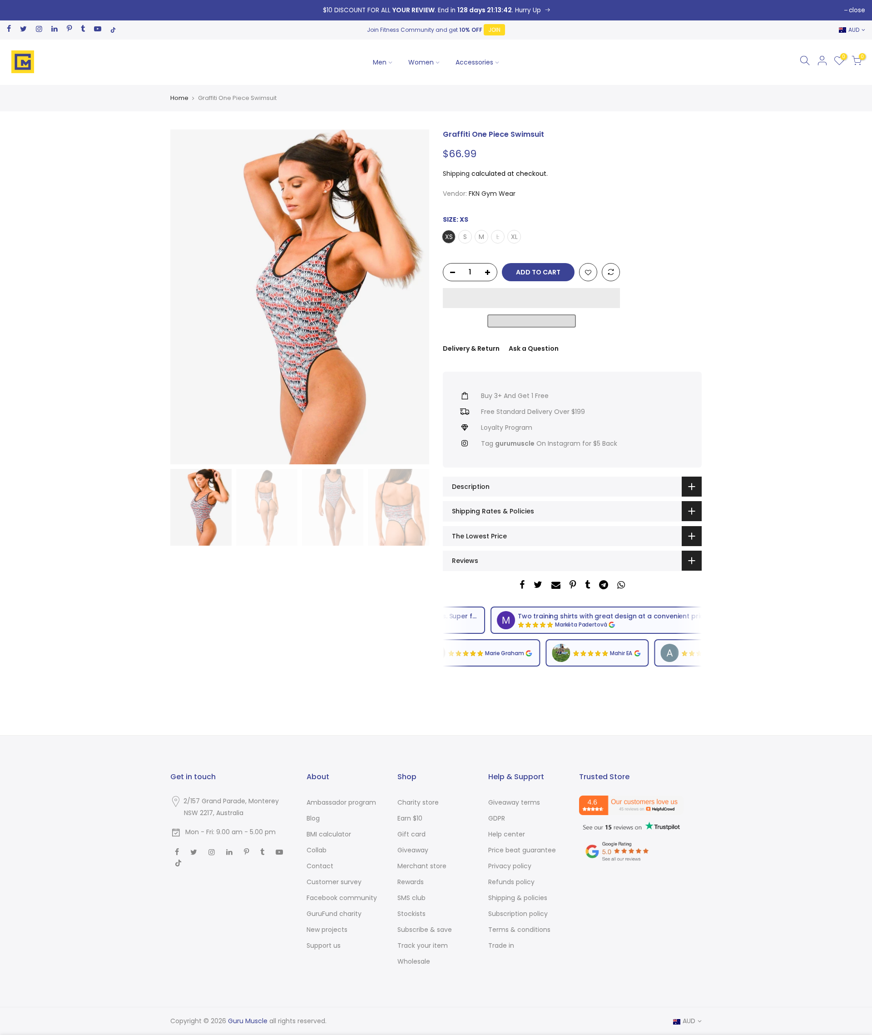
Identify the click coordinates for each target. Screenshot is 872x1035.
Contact (320, 866)
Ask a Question (534, 348)
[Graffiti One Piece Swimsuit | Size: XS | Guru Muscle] (436, 10)
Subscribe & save (424, 929)
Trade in (501, 945)
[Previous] (186, 296)
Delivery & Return (471, 348)
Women (421, 62)
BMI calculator (329, 834)
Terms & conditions (519, 929)
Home (179, 98)
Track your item (422, 945)
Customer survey (334, 881)
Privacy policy (509, 866)
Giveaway (412, 850)
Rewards (410, 881)
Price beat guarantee (522, 850)
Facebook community (342, 897)
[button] (531, 298)
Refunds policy (511, 881)
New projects (327, 929)
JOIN (494, 30)
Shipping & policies (517, 897)
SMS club (411, 897)
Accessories (474, 62)
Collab (317, 850)
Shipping (456, 173)
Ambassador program (341, 802)
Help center (506, 834)
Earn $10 (409, 818)
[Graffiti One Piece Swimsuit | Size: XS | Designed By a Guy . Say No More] (588, 273)
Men (379, 62)
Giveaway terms (514, 802)
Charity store (418, 802)
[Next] (413, 296)
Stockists (411, 913)
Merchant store (421, 866)
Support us (324, 945)
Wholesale (413, 961)
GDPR (496, 818)
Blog (313, 818)
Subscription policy (518, 913)
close (857, 10)
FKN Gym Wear (492, 193)
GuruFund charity (334, 913)
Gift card (411, 834)
